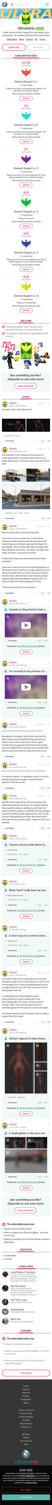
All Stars (26, 1434)
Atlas (20, 513)
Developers (26, 1399)
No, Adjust (26, 1490)
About (26, 1403)
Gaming (29, 39)
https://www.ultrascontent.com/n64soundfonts (22, 731)
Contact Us (26, 1427)
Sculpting (21, 1097)
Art (36, 39)
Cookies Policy (31, 1483)
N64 (20, 854)
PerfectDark (12, 854)
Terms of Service (26, 1410)
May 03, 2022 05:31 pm (18, 603)
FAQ (26, 1444)
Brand (26, 1437)
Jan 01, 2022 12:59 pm (17, 1127)
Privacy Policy (26, 1413)
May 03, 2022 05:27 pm (18, 665)
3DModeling (12, 39)
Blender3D (9, 436)
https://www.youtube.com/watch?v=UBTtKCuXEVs (24, 771)
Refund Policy (26, 1423)
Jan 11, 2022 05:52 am (17, 1032)
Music (21, 39)
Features (26, 1392)
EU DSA (26, 1420)
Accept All (26, 1497)
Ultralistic (13, 403)
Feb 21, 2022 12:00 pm (18, 838)
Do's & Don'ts (26, 1441)
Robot (17, 436)
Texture (27, 513)
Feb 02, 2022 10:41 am (18, 884)
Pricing (26, 1396)
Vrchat (42, 39)
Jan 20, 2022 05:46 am (17, 929)
